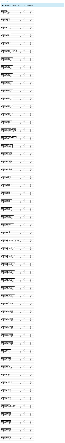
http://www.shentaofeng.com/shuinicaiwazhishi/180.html (7, 318)
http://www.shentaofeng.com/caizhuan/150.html (6, 43)
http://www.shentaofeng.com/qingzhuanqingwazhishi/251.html (8, 265)
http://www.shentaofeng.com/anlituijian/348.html (6, 29)
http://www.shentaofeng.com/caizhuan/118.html (6, 35)
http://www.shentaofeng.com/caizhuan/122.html (6, 37)
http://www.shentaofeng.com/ (4, 10)
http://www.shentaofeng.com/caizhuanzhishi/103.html (7, 53)
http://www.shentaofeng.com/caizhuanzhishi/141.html (7, 67)
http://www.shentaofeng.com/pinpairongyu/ (5, 231)
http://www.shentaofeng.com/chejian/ (5, 138)
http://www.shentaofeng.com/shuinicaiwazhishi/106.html (7, 310)
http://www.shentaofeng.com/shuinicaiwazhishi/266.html (7, 335)
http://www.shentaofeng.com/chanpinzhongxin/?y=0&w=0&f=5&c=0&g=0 (9, 136)
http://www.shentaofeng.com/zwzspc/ (5, 407)
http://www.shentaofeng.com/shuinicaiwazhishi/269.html (7, 336)
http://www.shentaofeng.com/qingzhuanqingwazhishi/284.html (8, 287)
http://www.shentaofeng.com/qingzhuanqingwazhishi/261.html (8, 273)
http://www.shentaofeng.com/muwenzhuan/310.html (6, 193)
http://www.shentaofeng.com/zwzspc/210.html (6, 415)
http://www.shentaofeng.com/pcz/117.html (5, 226)
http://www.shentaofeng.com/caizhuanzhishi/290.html (7, 113)
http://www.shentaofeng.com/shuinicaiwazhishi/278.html (7, 341)
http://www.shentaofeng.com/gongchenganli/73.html (6, 161)
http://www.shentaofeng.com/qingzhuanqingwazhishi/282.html (8, 286)
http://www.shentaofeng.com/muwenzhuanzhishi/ (6, 210)
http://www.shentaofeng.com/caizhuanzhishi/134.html (7, 60)
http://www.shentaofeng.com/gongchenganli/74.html (6, 162)
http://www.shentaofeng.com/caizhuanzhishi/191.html (7, 90)
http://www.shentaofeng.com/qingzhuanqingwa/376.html (7, 239)
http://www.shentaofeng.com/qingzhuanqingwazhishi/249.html (8, 263)
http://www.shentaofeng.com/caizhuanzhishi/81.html (6, 116)
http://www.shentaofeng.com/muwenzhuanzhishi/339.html (7, 223)
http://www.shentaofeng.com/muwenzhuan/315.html (6, 199)
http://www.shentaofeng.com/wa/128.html (5, 375)
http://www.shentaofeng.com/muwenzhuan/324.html (6, 209)
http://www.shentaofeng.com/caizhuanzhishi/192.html (7, 91)
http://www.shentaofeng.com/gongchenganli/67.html (6, 154)
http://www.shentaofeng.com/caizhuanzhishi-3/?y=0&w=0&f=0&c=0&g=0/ (9, 50)
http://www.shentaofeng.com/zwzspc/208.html (6, 413)
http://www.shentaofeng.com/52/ (4, 11)
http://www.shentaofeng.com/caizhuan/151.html (6, 44)
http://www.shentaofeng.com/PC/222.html (5, 18)
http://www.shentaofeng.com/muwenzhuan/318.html (6, 202)
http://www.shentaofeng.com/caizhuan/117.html (6, 34)
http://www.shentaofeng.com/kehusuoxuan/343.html (6, 184)
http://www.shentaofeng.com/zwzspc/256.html (6, 431)
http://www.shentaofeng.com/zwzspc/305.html (6, 439)
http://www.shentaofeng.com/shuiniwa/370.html (6, 350)
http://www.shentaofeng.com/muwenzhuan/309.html (6, 192)
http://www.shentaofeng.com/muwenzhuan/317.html (6, 201)
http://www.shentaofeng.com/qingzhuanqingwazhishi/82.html (7, 296)
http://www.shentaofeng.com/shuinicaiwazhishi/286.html (7, 343)
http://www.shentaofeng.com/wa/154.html (5, 376)
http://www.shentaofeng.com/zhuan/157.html (6, 400)
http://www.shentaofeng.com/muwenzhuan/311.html (6, 194)
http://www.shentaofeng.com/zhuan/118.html (6, 391)
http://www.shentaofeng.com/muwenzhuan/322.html (6, 207)
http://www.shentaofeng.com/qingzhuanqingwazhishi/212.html (8, 248)
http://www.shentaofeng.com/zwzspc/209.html (6, 414)
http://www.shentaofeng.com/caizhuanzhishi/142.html (7, 68)
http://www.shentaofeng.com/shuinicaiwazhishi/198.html (7, 328)
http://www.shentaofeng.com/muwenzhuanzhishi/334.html (7, 217)
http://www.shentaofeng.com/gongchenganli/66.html (6, 153)
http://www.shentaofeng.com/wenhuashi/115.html (6, 382)
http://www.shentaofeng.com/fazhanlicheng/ (5, 139)
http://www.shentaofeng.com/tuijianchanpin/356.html (6, 368)
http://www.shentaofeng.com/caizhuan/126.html (6, 42)
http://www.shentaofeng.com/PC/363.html (5, 21)
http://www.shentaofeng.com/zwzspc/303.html (6, 437)
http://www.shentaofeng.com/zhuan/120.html (6, 392)
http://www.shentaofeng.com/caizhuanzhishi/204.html (7, 100)
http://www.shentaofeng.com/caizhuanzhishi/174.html (7, 81)
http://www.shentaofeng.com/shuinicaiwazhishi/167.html (7, 312)
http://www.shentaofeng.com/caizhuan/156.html (6, 45)
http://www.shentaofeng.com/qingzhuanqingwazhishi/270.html (8, 280)
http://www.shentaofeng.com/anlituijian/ (5, 27)
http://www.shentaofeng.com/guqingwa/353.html (6, 176)
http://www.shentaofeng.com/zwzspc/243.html (6, 428)
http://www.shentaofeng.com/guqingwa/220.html (6, 171)
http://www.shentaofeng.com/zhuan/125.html (6, 397)
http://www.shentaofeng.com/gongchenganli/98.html (6, 168)
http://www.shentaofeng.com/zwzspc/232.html (6, 421)
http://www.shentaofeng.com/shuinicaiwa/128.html (6, 305)
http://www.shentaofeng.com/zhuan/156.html (6, 399)
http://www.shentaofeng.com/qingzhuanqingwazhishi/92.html (7, 297)
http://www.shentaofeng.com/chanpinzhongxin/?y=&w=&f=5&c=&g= (8, 129)
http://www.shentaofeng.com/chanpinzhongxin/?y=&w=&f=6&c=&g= (8, 130)
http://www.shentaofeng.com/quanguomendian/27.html (7, 303)
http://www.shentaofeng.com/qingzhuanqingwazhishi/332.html (8, 295)
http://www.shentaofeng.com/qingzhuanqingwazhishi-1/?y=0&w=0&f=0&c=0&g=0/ (10, 240)
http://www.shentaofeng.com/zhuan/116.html (6, 389)
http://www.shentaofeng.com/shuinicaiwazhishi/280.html (7, 342)
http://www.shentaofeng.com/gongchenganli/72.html (6, 160)
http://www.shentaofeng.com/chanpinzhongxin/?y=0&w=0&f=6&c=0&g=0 (9, 137)
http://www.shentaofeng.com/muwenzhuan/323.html (6, 208)
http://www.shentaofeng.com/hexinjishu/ (5, 178)
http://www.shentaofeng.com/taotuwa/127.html (6, 352)
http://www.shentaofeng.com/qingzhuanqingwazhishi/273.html (8, 281)
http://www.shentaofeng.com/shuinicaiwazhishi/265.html (7, 334)
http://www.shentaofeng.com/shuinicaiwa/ (5, 304)
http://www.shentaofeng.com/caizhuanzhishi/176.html (7, 83)
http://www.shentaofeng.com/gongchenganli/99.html (6, 169)
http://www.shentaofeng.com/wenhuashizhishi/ (6, 383)
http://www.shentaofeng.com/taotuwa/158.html (6, 358)
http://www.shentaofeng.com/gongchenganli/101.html (7, 145)
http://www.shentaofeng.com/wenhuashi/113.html (6, 381)
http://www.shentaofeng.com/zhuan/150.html (6, 398)
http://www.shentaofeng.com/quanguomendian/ (6, 302)
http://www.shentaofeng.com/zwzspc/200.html (6, 412)
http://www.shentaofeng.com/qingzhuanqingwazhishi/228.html (8, 250)
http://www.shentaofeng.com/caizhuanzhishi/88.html (6, 122)
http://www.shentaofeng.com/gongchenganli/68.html (6, 155)
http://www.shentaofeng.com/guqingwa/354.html (6, 177)
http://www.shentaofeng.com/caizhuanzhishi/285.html (7, 108)
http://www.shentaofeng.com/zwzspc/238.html (6, 422)
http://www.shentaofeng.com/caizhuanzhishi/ (6, 52)
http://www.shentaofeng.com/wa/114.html (5, 374)
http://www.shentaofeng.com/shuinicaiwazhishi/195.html (7, 327)
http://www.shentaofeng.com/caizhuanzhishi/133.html (7, 59)
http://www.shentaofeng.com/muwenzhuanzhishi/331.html (7, 215)
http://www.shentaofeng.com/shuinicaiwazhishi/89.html (7, 344)
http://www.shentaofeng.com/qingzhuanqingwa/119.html (7, 234)
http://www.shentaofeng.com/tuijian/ (5, 365)
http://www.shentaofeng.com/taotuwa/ (5, 351)
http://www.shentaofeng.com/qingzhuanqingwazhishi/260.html (8, 272)
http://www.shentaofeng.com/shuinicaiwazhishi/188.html (7, 326)
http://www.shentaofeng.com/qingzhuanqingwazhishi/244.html (8, 257)
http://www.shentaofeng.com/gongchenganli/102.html (7, 146)
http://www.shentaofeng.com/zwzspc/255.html (6, 430)
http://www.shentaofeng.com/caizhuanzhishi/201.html (7, 97)
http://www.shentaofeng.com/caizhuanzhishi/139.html (7, 65)
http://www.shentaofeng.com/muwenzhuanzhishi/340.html (7, 224)
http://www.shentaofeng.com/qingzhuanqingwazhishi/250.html (8, 264)
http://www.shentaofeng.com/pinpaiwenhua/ (5, 232)
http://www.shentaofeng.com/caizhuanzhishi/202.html (7, 98)
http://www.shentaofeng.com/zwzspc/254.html (6, 429)
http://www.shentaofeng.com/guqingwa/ (5, 170)
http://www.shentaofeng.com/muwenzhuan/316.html (6, 200)
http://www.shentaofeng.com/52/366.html (5, 12)
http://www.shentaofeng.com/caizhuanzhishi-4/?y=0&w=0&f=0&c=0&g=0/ (9, 51)
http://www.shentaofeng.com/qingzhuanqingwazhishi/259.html (8, 271)
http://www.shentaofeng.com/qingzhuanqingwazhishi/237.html (8, 256)
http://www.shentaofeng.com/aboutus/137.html (6, 26)
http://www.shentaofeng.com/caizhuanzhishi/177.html (7, 84)
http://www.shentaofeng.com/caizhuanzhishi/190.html (7, 89)
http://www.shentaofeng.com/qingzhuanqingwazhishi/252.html (8, 266)
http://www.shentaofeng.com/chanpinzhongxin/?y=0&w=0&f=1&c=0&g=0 (9, 131)
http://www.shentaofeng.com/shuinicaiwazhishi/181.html (7, 319)
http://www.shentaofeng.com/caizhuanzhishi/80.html (6, 115)
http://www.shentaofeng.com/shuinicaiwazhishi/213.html (7, 329)
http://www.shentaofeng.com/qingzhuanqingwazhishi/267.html (8, 278)
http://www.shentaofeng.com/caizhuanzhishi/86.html (6, 121)
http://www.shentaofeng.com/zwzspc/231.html (6, 420)
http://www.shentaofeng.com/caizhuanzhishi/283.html (7, 107)
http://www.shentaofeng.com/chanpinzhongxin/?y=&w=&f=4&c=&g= (8, 128)
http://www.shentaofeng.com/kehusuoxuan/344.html (6, 185)
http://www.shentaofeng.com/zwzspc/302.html (6, 436)
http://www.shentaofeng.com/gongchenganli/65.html (6, 152)
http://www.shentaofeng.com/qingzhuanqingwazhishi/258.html (8, 270)
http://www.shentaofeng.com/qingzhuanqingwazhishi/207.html (8, 247)
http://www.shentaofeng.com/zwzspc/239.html (6, 423)
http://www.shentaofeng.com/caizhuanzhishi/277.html (7, 106)
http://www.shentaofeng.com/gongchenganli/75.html (6, 163)
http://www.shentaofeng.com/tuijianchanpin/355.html (6, 367)
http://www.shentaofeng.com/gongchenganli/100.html (7, 144)
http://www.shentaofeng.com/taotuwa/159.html (6, 359)
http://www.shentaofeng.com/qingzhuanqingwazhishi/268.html (8, 279)
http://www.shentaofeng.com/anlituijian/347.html (6, 28)
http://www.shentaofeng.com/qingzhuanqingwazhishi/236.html (8, 255)
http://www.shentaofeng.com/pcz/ (4, 225)
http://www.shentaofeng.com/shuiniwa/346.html (6, 349)
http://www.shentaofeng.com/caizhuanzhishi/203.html (7, 99)
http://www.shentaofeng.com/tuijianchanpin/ (5, 366)
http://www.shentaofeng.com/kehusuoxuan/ (5, 179)
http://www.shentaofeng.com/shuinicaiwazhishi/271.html (7, 337)
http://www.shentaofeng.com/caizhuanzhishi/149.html (7, 75)
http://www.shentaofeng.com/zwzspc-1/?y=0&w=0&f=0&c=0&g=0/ (8, 405)
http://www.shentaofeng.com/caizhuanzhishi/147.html (7, 73)
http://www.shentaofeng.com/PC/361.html (5, 19)
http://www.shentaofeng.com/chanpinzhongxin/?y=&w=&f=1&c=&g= (8, 124)
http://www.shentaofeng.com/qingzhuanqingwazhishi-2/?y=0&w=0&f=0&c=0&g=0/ (10, 241)
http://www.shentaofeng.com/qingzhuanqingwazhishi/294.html (8, 289)
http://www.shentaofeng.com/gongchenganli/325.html (7, 147)
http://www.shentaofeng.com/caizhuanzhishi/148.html (7, 74)
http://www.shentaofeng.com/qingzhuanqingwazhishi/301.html (8, 294)
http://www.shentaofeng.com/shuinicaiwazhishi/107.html (7, 311)
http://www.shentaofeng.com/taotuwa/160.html (6, 360)
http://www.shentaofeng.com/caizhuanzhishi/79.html (6, 114)
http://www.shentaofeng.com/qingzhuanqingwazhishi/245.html (8, 258)
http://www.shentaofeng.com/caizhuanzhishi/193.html (7, 92)
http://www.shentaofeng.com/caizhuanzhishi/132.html (7, 58)
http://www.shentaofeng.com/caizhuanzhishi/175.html (7, 82)
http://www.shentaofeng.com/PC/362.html (5, 20)
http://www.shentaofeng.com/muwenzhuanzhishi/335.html (7, 218)
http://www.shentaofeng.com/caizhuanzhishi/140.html (7, 66)
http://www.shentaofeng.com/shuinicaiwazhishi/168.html (7, 313)
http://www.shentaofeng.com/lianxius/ (5, 187)
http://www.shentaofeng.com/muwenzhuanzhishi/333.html (7, 216)
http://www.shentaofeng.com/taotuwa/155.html (6, 357)
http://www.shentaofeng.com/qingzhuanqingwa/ (6, 233)
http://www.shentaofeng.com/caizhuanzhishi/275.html (7, 105)
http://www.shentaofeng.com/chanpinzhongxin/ (6, 123)
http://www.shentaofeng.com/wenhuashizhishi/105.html (7, 384)
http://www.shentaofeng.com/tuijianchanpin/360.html (6, 373)
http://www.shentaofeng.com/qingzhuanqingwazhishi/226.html (8, 249)
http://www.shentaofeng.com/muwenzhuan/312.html (6, 195)
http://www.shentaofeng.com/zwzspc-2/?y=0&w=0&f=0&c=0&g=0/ (8, 406)
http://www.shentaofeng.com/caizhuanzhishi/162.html (7, 76)
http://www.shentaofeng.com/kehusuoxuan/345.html (6, 186)
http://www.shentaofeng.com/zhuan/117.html (6, 390)
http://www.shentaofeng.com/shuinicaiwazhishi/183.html (7, 321)
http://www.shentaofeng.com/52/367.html (5, 13)
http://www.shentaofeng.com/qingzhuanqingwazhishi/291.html (8, 288)
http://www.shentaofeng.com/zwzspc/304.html (6, 438)
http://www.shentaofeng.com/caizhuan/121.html (6, 36)
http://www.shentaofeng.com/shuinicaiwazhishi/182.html (7, 320)
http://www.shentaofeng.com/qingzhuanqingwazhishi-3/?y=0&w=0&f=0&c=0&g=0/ (10, 242)
